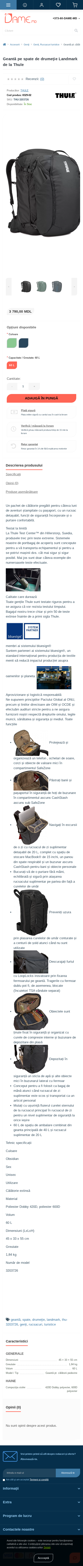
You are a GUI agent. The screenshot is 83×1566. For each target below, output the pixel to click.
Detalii (47, 1547)
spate (26, 1319)
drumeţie (38, 1319)
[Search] (76, 31)
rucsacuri (35, 1324)
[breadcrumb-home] (4, 44)
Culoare (12, 334)
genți (23, 1324)
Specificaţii (13, 474)
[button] (41, 5)
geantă (15, 1319)
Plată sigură (28, 410)
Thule (24, 90)
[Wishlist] (74, 79)
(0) (42, 79)
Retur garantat (29, 444)
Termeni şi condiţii (39, 1479)
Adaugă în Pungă (41, 398)
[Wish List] (58, 5)
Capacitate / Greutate (23, 357)
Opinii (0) (12, 483)
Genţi (26, 44)
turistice (50, 1324)
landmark (53, 1319)
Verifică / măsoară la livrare (37, 425)
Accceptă (43, 1557)
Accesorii (15, 44)
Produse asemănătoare (22, 491)
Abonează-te (68, 1473)
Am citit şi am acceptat (27, 1479)
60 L (12, 365)
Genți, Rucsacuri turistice (46, 44)
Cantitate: (14, 379)
